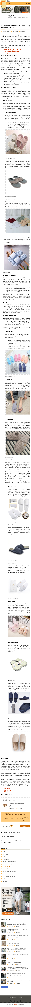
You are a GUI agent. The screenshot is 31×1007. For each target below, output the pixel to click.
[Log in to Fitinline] (26, 1)
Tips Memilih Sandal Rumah (11, 51)
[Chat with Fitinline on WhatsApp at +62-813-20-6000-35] (7, 1)
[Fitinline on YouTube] (11, 1000)
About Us (20, 997)
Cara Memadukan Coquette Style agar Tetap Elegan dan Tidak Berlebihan (17, 923)
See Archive (4, 987)
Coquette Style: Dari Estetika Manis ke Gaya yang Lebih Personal (17, 961)
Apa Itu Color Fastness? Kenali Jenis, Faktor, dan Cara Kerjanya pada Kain (16, 949)
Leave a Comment (25, 826)
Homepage (10, 17)
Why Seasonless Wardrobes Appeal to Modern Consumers (17, 936)
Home (9, 997)
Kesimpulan (7, 53)
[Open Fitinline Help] (29, 3)
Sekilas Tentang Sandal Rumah (12, 50)
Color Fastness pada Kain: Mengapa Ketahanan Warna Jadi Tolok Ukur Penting (18, 968)
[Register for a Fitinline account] (23, 1)
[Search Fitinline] (26, 3)
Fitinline (15, 1004)
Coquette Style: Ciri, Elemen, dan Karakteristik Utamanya (15, 942)
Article (15, 17)
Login (8, 841)
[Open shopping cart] (29, 1)
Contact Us (14, 997)
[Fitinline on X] (21, 1000)
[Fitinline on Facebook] (18, 1000)
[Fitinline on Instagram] (14, 1000)
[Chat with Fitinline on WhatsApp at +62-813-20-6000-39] (9, 1)
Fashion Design (21, 17)
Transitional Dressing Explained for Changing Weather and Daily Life (16, 974)
